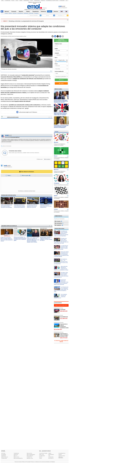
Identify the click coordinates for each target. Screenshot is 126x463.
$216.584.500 (58, 329)
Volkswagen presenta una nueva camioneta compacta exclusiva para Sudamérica (19, 206)
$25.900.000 (63, 311)
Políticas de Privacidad (26, 461)
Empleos (43, 0)
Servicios (56, 11)
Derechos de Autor (18, 461)
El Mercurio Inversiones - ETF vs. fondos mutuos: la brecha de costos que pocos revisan (7, 239)
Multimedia (26, 13)
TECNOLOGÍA (4, 458)
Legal (17, 0)
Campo (21, 0)
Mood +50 (29, 228)
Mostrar (34, 3)
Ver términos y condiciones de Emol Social (26, 191)
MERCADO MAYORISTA (61, 457)
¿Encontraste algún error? (28, 112)
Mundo (28, 11)
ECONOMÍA (3, 454)
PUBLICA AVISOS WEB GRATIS (61, 305)
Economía (14, 11)
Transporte (36, 13)
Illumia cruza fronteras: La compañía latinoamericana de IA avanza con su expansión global (20, 239)
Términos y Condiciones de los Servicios (38, 461)
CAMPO (49, 453)
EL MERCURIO (42, 455)
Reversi (55, 156)
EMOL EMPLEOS (30, 455)
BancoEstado (43, 228)
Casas (57, 0)
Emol (2, 0)
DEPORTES (3, 455)
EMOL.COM (41, 454)
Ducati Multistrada (64, 316)
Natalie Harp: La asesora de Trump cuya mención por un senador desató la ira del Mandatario (61, 126)
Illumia (15, 228)
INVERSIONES (51, 454)
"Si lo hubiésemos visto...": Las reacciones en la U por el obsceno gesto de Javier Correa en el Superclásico (61, 261)
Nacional (7, 11)
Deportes (21, 11)
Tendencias (43, 11)
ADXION (60, 454)
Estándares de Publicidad (50, 461)
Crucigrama (56, 183)
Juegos (56, 131)
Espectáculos (36, 11)
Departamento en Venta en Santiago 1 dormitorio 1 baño (64, 335)
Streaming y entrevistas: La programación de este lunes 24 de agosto (26, 21)
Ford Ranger (62, 309)
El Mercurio (7, 0)
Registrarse (64, 7)
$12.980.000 (63, 318)
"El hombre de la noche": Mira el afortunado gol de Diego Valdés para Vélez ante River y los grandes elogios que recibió (61, 241)
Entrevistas (31, 13)
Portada (6, 13)
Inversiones (26, 0)
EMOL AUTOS (29, 453)
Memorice (56, 169)
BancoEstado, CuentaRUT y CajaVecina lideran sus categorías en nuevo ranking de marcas (46, 239)
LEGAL (40, 458)
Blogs (13, 0)
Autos (31, 0)
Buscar (62, 79)
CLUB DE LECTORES (43, 453)
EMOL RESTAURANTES (18, 458)
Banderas (56, 142)
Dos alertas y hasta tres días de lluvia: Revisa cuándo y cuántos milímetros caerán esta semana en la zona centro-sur (61, 275)
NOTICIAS (3, 453)
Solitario (56, 209)
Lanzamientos (20, 13)
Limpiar (62, 83)
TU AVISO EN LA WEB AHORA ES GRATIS (61, 341)
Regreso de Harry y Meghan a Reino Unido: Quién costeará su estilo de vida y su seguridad (60, 113)
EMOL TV (15, 455)
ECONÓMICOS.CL (62, 453)
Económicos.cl (49, 0)
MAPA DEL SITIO (30, 458)
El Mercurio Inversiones (7, 228)
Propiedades (37, 0)
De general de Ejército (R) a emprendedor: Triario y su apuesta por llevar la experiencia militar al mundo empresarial (61, 282)
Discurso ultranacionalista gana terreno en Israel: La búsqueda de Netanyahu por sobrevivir (61, 101)
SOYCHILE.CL (51, 458)
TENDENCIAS (16, 453)
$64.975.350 (63, 338)
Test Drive (15, 13)
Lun (66, 0)
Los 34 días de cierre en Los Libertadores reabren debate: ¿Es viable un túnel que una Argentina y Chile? (61, 289)
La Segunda (62, 0)
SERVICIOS (16, 454)
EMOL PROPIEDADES (31, 454)
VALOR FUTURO (62, 455)
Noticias (10, 13)
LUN (49, 455)
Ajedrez (55, 195)
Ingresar (60, 7)
